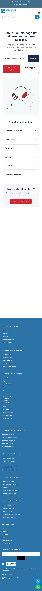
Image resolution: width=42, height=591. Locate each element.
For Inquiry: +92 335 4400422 (21, 4)
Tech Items (21, 139)
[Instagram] (16, 2)
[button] (39, 13)
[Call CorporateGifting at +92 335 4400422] (38, 581)
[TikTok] (25, 2)
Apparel (21, 157)
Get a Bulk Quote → (20, 201)
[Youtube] (29, 2)
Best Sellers (21, 166)
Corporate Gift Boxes (21, 130)
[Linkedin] (21, 2)
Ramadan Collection (21, 175)
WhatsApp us (30, 68)
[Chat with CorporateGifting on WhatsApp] (38, 587)
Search (33, 58)
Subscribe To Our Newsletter (11, 549)
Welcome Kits (21, 148)
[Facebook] (13, 2)
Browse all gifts (12, 69)
